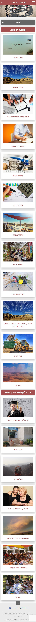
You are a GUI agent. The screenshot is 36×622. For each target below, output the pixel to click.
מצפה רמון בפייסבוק (21, 608)
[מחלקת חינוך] (18, 466)
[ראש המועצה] (18, 45)
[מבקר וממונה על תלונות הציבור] (18, 104)
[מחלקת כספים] (18, 163)
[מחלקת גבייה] (18, 192)
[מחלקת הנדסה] (18, 222)
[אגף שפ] (18, 343)
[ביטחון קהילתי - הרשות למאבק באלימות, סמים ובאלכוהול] (18, 311)
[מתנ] (18, 584)
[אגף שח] (18, 407)
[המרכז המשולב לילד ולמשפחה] (18, 525)
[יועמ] (18, 372)
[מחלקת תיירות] (18, 251)
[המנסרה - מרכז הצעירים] (18, 555)
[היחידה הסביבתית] (18, 281)
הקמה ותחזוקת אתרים (10, 619)
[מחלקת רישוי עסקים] (18, 133)
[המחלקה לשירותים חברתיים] (18, 496)
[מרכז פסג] (18, 437)
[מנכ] (18, 74)
